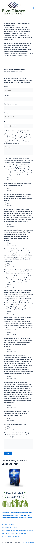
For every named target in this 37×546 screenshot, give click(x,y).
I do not (9, 180)
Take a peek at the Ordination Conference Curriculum (17, 530)
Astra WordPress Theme (28, 542)
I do (8, 178)
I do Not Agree (11, 226)
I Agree (9, 224)
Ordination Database (8, 524)
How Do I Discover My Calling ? (11, 536)
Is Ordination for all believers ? (10, 527)
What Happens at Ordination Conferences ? (14, 533)
